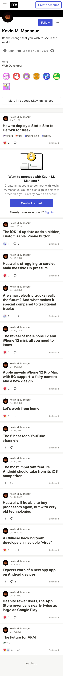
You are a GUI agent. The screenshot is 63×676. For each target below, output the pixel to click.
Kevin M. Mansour (20, 116)
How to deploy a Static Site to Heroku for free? (28, 128)
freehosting (31, 135)
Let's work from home (21, 408)
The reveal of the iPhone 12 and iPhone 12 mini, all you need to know (29, 340)
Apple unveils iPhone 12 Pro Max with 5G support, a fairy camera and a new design (30, 376)
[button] (6, 76)
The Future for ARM (19, 637)
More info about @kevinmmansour (31, 100)
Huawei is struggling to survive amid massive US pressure (29, 266)
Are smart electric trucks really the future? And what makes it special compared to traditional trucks (29, 302)
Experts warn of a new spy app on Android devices (29, 572)
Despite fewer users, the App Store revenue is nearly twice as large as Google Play (30, 605)
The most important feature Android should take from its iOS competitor (30, 471)
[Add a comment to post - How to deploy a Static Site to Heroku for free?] (16, 143)
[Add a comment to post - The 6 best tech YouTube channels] (12, 447)
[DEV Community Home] (14, 4)
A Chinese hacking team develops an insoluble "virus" (27, 540)
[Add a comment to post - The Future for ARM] (19, 650)
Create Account (31, 203)
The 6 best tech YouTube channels (24, 438)
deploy (46, 135)
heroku (8, 135)
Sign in (49, 212)
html (18, 135)
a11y (6, 642)
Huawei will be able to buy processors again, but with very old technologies (30, 507)
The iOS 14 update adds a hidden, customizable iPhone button (31, 234)
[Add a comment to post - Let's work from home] (15, 416)
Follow (45, 22)
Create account (48, 5)
